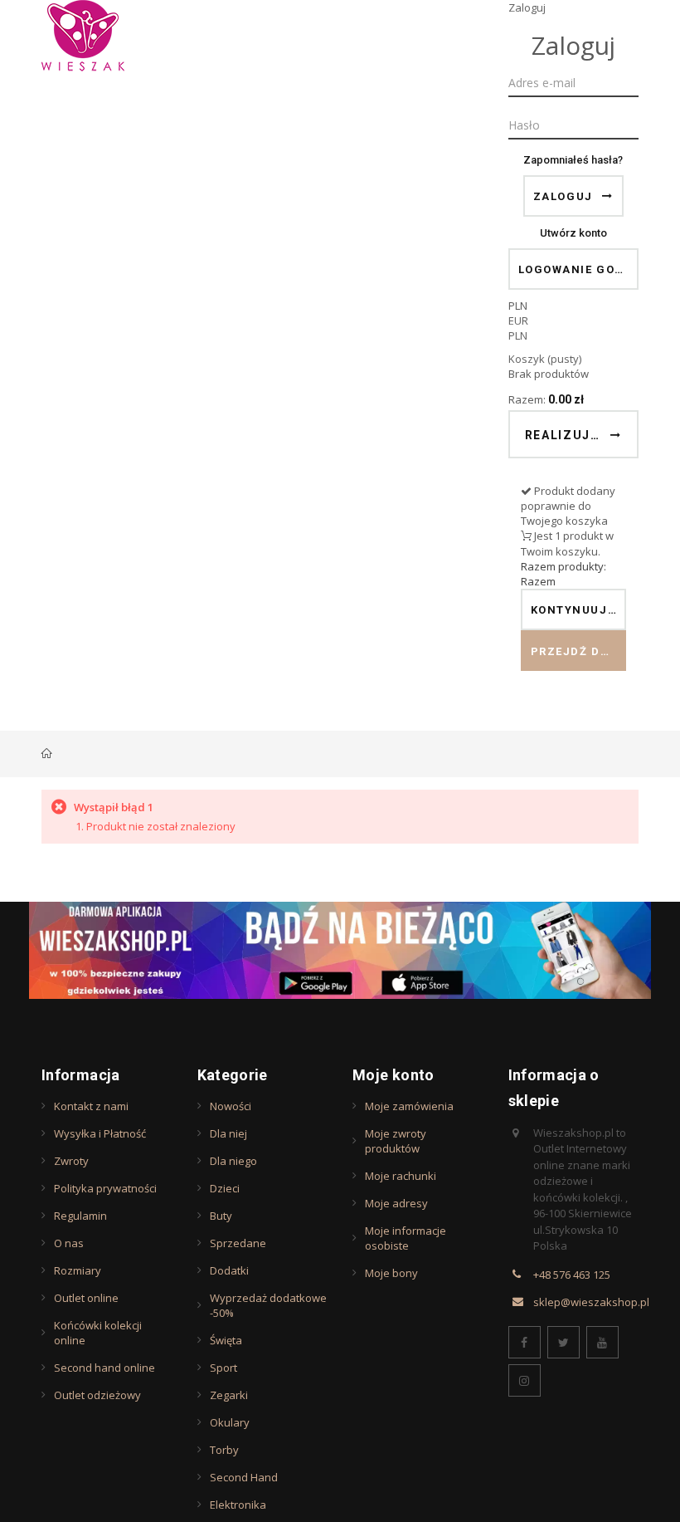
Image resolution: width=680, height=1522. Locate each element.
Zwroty (71, 1160)
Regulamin (80, 1215)
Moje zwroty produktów (395, 1141)
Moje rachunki (400, 1175)
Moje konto (393, 1075)
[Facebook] (524, 1342)
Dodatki (229, 1270)
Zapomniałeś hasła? (573, 160)
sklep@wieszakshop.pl (591, 1301)
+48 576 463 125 (571, 1274)
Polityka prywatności (105, 1188)
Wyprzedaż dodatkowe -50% (268, 1305)
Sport (223, 1367)
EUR (518, 320)
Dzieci (225, 1188)
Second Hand (244, 1477)
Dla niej (228, 1133)
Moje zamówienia (409, 1106)
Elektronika (238, 1504)
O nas (69, 1243)
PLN (517, 335)
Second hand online (104, 1367)
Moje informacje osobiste (405, 1238)
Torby (224, 1449)
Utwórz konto (573, 233)
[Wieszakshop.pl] (82, 35)
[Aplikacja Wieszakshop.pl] (340, 950)
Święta (226, 1340)
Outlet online (86, 1297)
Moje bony (391, 1272)
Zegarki (229, 1394)
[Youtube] (602, 1342)
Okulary (230, 1422)
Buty (221, 1215)
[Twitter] (563, 1342)
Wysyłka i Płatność (100, 1133)
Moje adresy (396, 1203)
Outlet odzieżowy (97, 1394)
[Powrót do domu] (46, 753)
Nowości (230, 1106)
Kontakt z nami (91, 1106)
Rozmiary (77, 1270)
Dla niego (233, 1160)
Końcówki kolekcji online (98, 1333)
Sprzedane (238, 1243)
